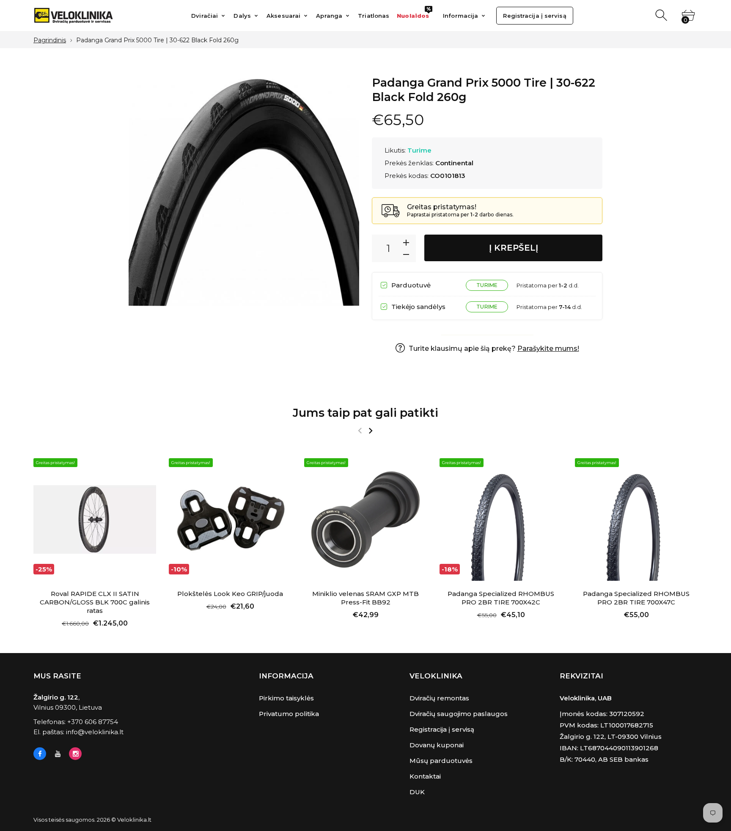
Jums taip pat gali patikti (365, 413)
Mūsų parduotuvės (441, 761)
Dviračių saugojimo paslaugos (458, 714)
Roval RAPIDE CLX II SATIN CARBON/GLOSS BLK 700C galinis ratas (95, 602)
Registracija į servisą (441, 729)
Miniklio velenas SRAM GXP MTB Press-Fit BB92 (365, 598)
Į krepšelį (513, 248)
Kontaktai (425, 776)
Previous (360, 430)
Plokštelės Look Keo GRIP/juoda (230, 594)
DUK (417, 792)
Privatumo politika (289, 714)
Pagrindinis (49, 40)
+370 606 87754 (92, 722)
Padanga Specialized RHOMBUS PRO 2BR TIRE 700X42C (501, 598)
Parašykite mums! (548, 348)
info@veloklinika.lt (95, 732)
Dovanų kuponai (436, 745)
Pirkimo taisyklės (286, 698)
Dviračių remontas (439, 698)
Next (370, 430)
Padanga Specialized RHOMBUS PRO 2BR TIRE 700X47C (636, 598)
